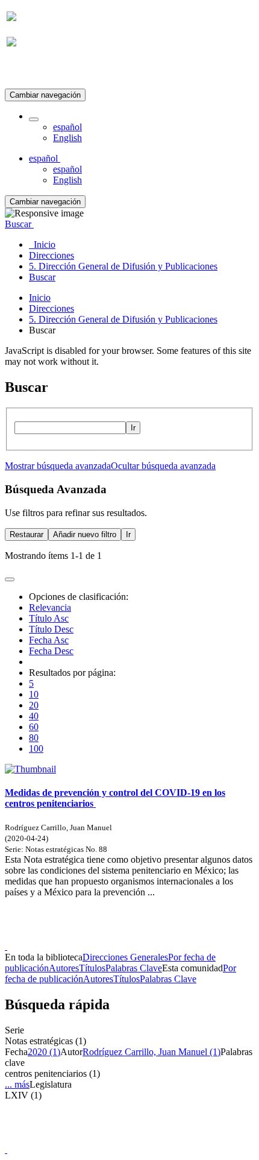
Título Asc (49, 618)
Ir (133, 427)
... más (17, 1084)
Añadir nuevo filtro (84, 534)
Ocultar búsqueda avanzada (163, 466)
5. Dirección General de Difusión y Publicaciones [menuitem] (123, 266)
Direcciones (51, 308)
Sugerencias (150, 935)
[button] (34, 119)
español (67, 127)
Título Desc (51, 629)
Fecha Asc (49, 640)
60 (34, 727)
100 (36, 748)
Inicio (40, 297)
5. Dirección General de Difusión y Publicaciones (123, 319)
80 (34, 738)
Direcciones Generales (125, 957)
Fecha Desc (51, 651)
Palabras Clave (133, 968)
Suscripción (29, 71)
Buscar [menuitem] (42, 277)
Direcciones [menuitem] (51, 255)
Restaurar (26, 534)
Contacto (103, 935)
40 (34, 716)
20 (34, 705)
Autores (64, 968)
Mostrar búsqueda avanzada (58, 466)
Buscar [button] (19, 224)
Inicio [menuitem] (42, 244)
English (67, 138)
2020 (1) (44, 1052)
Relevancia (50, 607)
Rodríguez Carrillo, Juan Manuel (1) (151, 1052)
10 (34, 694)
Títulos (92, 968)
